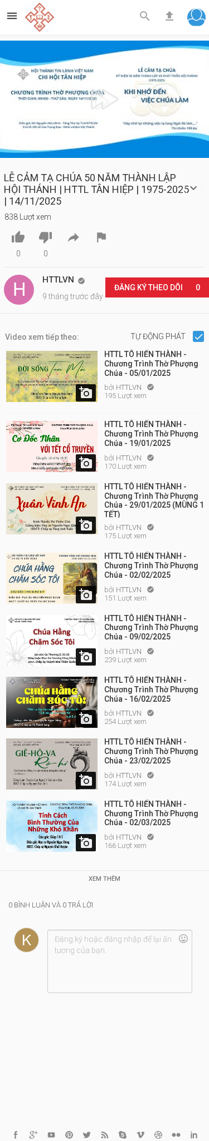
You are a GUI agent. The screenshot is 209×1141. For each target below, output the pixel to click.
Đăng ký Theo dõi (157, 287)
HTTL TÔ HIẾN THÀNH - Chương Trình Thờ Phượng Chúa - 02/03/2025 (151, 813)
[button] (196, 18)
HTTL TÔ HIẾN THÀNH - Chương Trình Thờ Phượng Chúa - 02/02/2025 (151, 565)
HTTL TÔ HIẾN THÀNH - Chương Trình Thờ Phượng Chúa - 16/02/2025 (151, 689)
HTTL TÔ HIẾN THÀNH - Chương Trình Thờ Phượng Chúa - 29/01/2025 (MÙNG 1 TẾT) (154, 500)
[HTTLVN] (19, 290)
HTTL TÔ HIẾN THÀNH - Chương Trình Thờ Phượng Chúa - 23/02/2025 (151, 751)
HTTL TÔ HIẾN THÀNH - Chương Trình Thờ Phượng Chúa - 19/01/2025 (151, 434)
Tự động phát (158, 336)
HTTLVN (129, 387)
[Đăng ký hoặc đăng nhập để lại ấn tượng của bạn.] (119, 961)
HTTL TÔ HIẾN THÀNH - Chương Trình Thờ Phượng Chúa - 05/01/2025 (151, 364)
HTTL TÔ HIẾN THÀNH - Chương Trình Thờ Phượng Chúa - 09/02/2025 (151, 628)
